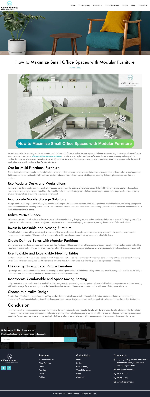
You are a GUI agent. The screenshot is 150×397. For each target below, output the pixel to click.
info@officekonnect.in (126, 369)
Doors (41, 373)
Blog (78, 67)
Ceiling (42, 377)
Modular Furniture (46, 359)
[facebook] (3, 368)
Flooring (42, 370)
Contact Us (143, 5)
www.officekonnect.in (125, 381)
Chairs (41, 366)
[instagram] (9, 368)
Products (96, 5)
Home (73, 5)
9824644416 (122, 377)
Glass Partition (45, 363)
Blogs (133, 5)
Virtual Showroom (112, 5)
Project (125, 5)
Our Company (84, 5)
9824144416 (122, 373)
